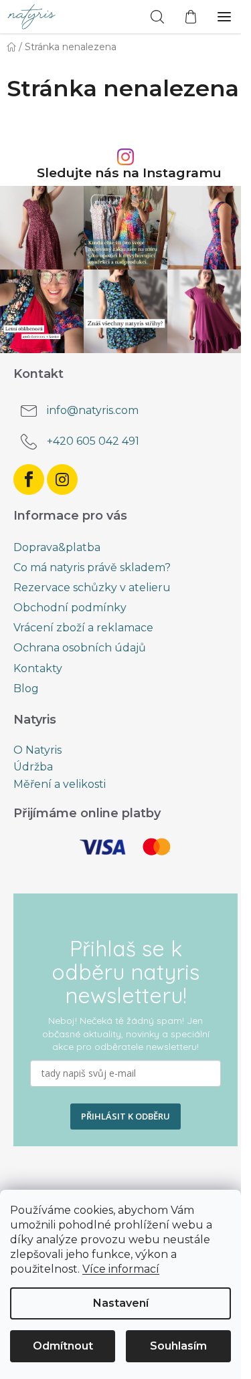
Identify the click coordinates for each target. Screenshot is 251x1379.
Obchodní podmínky (70, 607)
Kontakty (37, 668)
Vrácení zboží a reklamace (83, 627)
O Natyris (37, 750)
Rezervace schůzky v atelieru (92, 587)
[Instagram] (62, 479)
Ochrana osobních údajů (79, 647)
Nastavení (121, 1303)
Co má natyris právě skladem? (92, 567)
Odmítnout (63, 1346)
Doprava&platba (56, 547)
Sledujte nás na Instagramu (129, 173)
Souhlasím (178, 1346)
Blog (26, 688)
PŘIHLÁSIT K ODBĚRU (125, 1116)
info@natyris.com (93, 410)
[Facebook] (28, 479)
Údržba (33, 767)
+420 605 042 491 (93, 441)
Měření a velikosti (59, 784)
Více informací (120, 1269)
